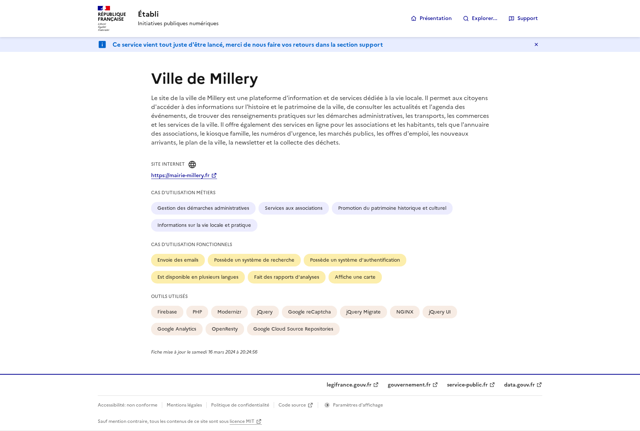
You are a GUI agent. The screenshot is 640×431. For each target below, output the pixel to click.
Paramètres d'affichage (358, 405)
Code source (292, 405)
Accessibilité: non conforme (127, 405)
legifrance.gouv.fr (349, 385)
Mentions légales (184, 405)
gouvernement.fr (409, 385)
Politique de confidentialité (240, 405)
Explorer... (484, 18)
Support (527, 18)
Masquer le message (536, 44)
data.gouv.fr (519, 385)
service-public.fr (467, 385)
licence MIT (242, 421)
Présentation (436, 18)
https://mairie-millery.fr (180, 175)
